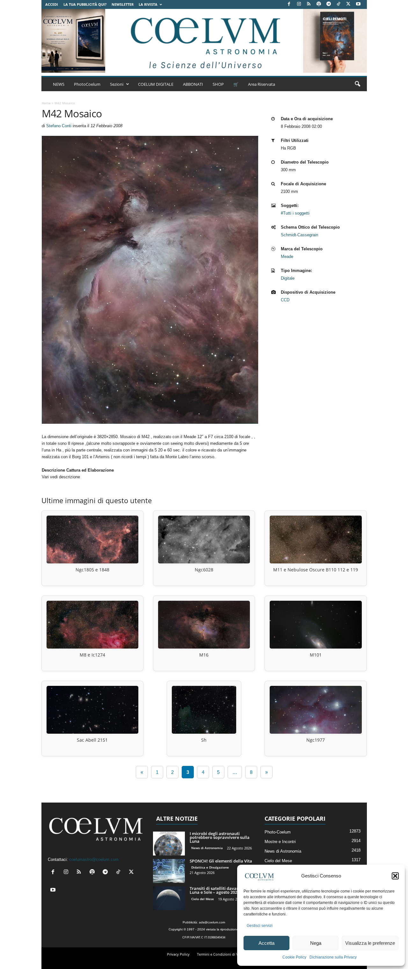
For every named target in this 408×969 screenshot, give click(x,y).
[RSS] (309, 4)
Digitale (288, 278)
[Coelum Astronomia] (204, 41)
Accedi (51, 4)
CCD (285, 299)
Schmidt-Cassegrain (299, 234)
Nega (315, 943)
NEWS (58, 84)
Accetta (266, 943)
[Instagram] (299, 4)
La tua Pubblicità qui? (84, 4)
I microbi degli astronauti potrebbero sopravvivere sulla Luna (220, 837)
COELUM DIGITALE (155, 84)
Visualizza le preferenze (370, 943)
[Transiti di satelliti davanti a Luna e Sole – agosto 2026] (169, 898)
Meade (287, 256)
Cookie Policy (294, 957)
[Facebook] (289, 4)
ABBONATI (193, 84)
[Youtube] (358, 4)
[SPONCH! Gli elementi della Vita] (169, 871)
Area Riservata (261, 84)
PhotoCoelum (87, 84)
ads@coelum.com (212, 922)
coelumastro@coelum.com (94, 859)
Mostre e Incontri (280, 841)
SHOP (218, 84)
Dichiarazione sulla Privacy (333, 957)
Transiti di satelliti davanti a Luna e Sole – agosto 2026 (217, 890)
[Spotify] (319, 4)
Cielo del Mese (202, 899)
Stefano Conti (58, 125)
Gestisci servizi (260, 925)
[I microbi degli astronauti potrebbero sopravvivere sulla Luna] (169, 843)
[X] (348, 4)
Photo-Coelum (278, 832)
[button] (395, 876)
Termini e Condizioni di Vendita (223, 954)
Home (46, 103)
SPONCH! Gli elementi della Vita (221, 861)
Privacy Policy (178, 954)
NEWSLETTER (123, 4)
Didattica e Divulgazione (210, 867)
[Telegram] (328, 4)
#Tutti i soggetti (295, 213)
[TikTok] (338, 4)
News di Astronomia (207, 848)
